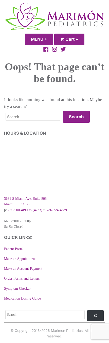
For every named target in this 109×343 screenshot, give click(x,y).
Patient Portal (14, 249)
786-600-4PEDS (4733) (25, 210)
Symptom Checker (17, 288)
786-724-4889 (57, 210)
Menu (42, 39)
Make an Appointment (20, 259)
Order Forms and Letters (22, 278)
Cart (74, 39)
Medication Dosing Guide (22, 298)
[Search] (95, 315)
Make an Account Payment (23, 269)
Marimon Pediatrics (67, 331)
